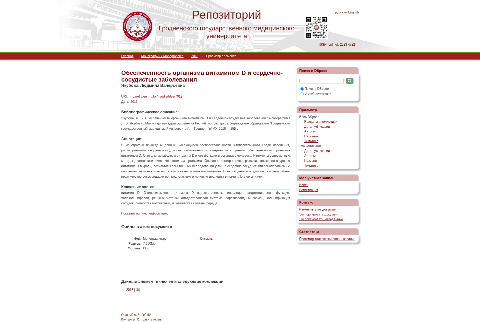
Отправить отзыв (149, 319)
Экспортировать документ (319, 214)
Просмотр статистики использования (327, 239)
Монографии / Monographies (162, 56)
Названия (311, 136)
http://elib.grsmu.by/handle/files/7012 (155, 96)
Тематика (311, 141)
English (353, 12)
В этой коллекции (317, 93)
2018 (194, 56)
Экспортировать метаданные (321, 219)
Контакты (128, 319)
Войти (303, 185)
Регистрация (308, 190)
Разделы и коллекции (320, 121)
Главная (127, 56)
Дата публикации (317, 126)
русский (341, 12)
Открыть (206, 238)
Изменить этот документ (317, 209)
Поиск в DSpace (316, 89)
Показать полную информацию (144, 213)
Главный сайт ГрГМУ (136, 315)
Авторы (310, 131)
